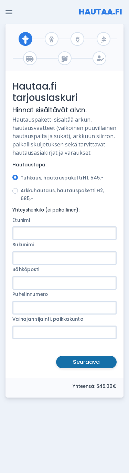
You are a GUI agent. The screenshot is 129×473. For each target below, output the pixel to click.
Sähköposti (26, 269)
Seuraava (86, 362)
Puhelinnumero (30, 294)
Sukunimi (23, 244)
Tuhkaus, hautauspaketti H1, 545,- (62, 178)
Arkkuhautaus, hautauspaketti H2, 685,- (62, 194)
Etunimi (21, 220)
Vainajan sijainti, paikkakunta (48, 319)
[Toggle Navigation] (9, 12)
